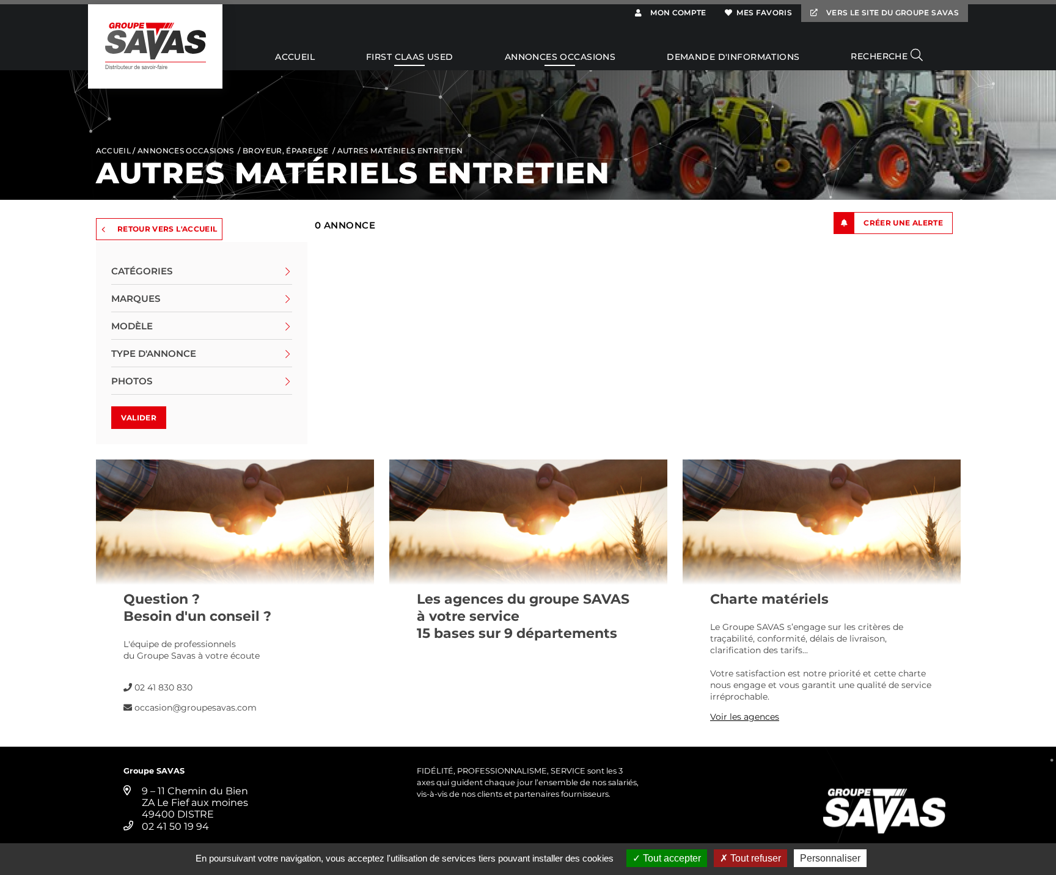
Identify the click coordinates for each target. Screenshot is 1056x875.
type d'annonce (153, 353)
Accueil (295, 57)
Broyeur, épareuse (285, 150)
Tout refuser (754, 858)
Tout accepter (670, 858)
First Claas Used (409, 57)
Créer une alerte (903, 222)
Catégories (141, 271)
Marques (135, 298)
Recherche (880, 56)
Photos (131, 381)
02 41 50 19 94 (175, 826)
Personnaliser (830, 858)
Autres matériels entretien (400, 150)
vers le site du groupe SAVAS (891, 12)
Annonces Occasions (560, 57)
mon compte (677, 12)
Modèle (132, 326)
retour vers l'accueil (167, 228)
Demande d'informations (733, 57)
